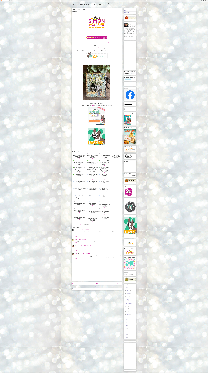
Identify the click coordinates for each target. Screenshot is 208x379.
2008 (126, 337)
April (127, 311)
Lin (75, 239)
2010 (126, 334)
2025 (126, 284)
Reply (76, 236)
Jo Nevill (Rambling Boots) (90, 4)
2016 (126, 325)
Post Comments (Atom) (99, 286)
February (128, 314)
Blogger (115, 376)
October (128, 293)
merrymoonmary (107, 376)
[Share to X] (86, 224)
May (127, 309)
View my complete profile (128, 38)
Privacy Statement (127, 12)
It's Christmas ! (129, 301)
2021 (126, 317)
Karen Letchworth (78, 245)
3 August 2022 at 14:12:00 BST (84, 229)
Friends (127, 304)
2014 (126, 328)
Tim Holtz (99, 47)
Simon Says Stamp (89, 50)
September (129, 295)
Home (97, 283)
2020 (126, 319)
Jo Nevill (76, 253)
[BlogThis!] (85, 224)
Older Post (119, 283)
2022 (126, 289)
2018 (126, 322)
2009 (126, 336)
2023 (126, 287)
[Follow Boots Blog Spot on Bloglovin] (127, 79)
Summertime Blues (129, 303)
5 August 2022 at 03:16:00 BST (86, 245)
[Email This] (84, 224)
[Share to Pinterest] (88, 224)
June (127, 308)
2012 (126, 331)
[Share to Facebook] (87, 224)
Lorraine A (77, 229)
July (127, 306)
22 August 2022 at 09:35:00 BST (85, 253)
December (128, 290)
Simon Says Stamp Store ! (112, 50)
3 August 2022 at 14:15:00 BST (81, 239)
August (128, 296)
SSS (79, 158)
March (128, 312)
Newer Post (74, 283)
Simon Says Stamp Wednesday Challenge (102, 42)
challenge (92, 105)
